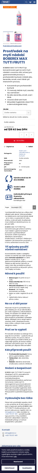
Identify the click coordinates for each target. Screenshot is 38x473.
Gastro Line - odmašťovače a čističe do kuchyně (24, 153)
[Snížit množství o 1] (21, 134)
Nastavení (18, 461)
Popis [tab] (7, 207)
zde (15, 456)
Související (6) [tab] (16, 207)
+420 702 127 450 (11, 414)
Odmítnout (9, 468)
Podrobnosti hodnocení (12, 46)
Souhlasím (27, 468)
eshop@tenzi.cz (10, 412)
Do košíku (20, 141)
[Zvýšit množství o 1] (31, 134)
